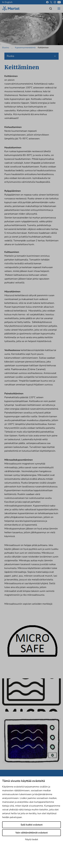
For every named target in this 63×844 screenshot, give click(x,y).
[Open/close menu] (59, 8)
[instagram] (55, 2)
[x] (51, 2)
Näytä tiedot (31, 839)
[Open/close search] (51, 8)
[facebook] (47, 2)
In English (7, 2)
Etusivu (5, 47)
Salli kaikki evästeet (31, 824)
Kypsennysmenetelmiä (25, 47)
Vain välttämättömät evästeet (31, 832)
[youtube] (59, 2)
